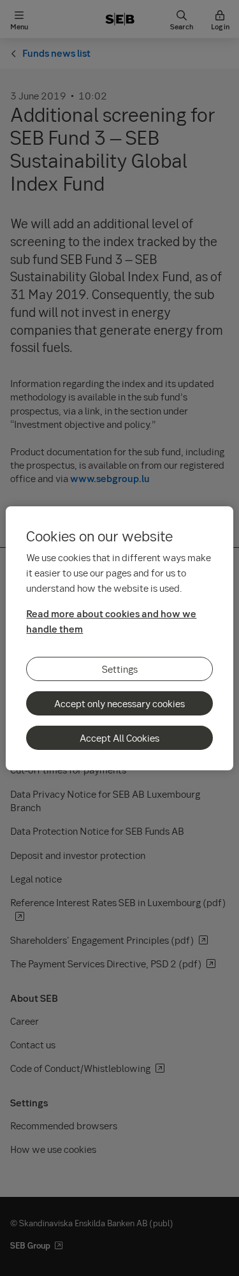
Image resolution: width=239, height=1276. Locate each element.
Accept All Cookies (119, 737)
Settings (120, 669)
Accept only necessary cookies (119, 703)
